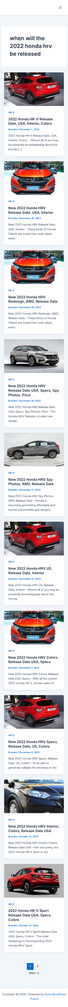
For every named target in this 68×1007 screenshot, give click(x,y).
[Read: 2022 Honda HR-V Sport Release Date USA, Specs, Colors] (34, 880)
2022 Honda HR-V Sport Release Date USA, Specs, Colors (30, 915)
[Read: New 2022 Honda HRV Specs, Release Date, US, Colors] (34, 711)
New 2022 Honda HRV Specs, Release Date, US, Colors (33, 744)
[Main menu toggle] (60, 8)
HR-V (11, 112)
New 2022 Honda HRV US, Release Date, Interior (30, 570)
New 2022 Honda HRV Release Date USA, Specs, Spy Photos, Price (33, 390)
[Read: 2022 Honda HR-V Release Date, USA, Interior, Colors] (34, 89)
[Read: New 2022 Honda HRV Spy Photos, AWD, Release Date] (34, 449)
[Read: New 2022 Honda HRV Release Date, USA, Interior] (34, 178)
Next (34, 973)
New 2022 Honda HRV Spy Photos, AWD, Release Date (31, 481)
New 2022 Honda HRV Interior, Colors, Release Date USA (33, 828)
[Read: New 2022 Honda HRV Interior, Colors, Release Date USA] (34, 796)
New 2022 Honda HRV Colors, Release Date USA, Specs (33, 659)
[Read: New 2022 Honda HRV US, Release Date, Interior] (34, 538)
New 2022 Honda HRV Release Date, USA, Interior (30, 210)
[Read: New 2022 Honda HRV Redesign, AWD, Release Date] (34, 267)
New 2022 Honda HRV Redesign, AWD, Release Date (33, 299)
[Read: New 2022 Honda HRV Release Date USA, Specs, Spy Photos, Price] (34, 356)
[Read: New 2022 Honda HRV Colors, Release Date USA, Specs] (34, 627)
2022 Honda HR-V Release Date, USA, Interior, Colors (30, 121)
